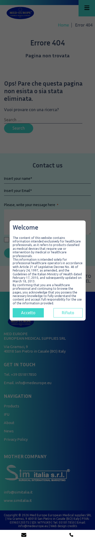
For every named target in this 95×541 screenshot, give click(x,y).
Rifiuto (68, 312)
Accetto (28, 312)
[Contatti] (24, 535)
